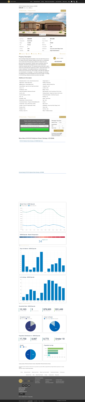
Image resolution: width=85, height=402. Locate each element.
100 (60, 237)
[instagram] (29, 385)
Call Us (28, 53)
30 (31, 237)
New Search (63, 10)
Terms (39, 400)
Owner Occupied (48, 318)
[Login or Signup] (76, 1)
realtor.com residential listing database (25, 303)
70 (47, 237)
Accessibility (35, 400)
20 (27, 237)
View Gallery (43, 34)
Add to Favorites (24, 10)
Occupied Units (29, 318)
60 (43, 237)
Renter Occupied (55, 318)
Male (22, 346)
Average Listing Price (24, 205)
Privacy (43, 400)
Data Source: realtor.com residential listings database (26, 368)
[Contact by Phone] (74, 1)
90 (55, 237)
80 (51, 237)
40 (35, 237)
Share (40, 53)
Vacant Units (23, 318)
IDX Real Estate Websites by (23, 400)
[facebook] (23, 385)
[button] (63, 25)
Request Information (32, 10)
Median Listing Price (33, 205)
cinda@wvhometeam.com (23, 391)
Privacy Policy (30, 396)
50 (39, 237)
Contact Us (23, 53)
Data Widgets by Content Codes (61, 400)
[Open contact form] (71, 1)
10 (23, 237)
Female (25, 346)
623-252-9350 (58, 61)
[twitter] (26, 385)
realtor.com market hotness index (25, 245)
